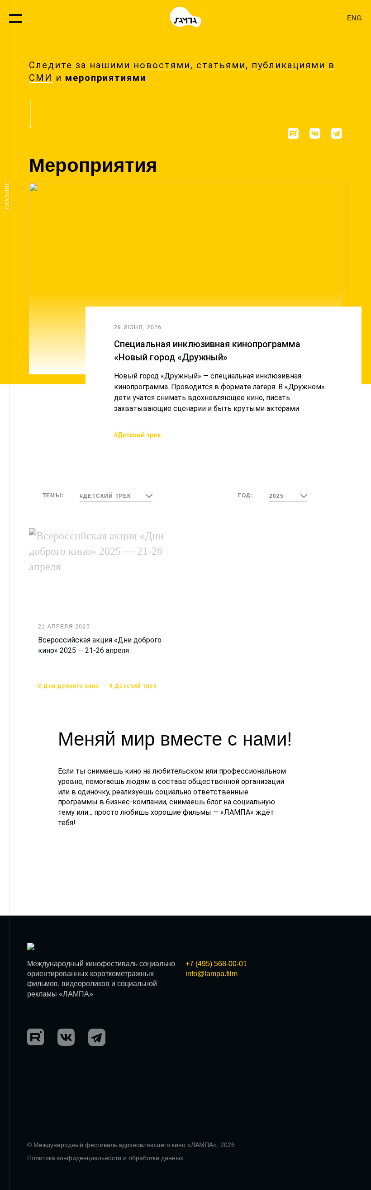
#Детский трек (137, 435)
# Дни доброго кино (69, 686)
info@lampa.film (212, 974)
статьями (221, 65)
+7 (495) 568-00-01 (216, 964)
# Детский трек (133, 686)
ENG (354, 18)
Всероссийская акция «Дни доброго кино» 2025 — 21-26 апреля (100, 645)
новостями (161, 65)
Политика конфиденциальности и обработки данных (105, 1158)
